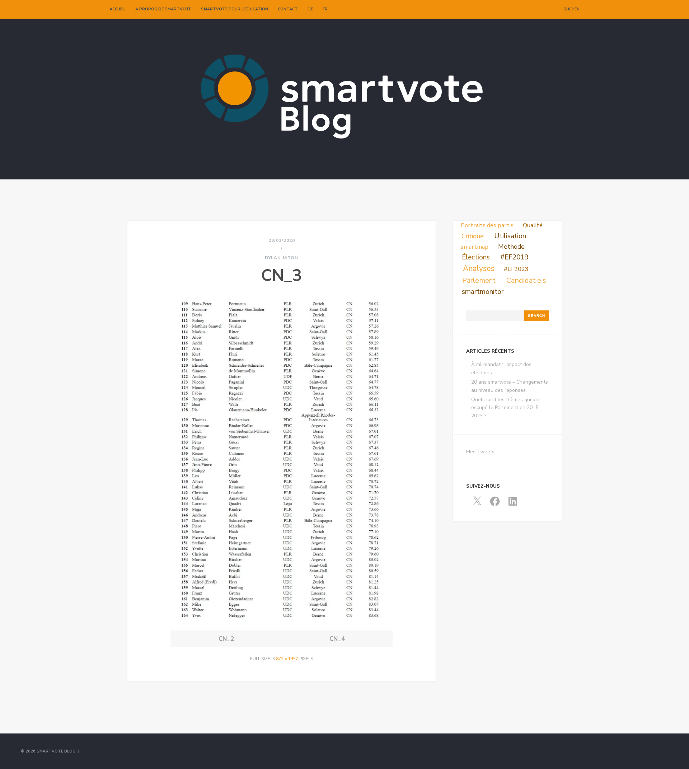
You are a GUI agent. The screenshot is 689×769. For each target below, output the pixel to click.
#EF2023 (516, 269)
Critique (472, 236)
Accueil (117, 9)
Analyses (479, 268)
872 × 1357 (287, 659)
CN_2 (226, 639)
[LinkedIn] (548, 9)
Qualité (533, 225)
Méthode (511, 246)
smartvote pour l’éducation (234, 9)
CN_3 (281, 276)
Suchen (571, 9)
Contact (288, 9)
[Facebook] (541, 9)
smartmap (474, 247)
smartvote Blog (56, 751)
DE (310, 9)
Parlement (479, 280)
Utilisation (510, 236)
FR (325, 9)
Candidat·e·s (526, 280)
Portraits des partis (487, 225)
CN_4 (337, 639)
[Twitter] (533, 9)
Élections (476, 257)
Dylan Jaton (281, 258)
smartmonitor (482, 291)
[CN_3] (281, 620)
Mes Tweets (480, 451)
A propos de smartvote (163, 9)
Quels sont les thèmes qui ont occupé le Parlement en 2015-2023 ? (505, 407)
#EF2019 (514, 257)
